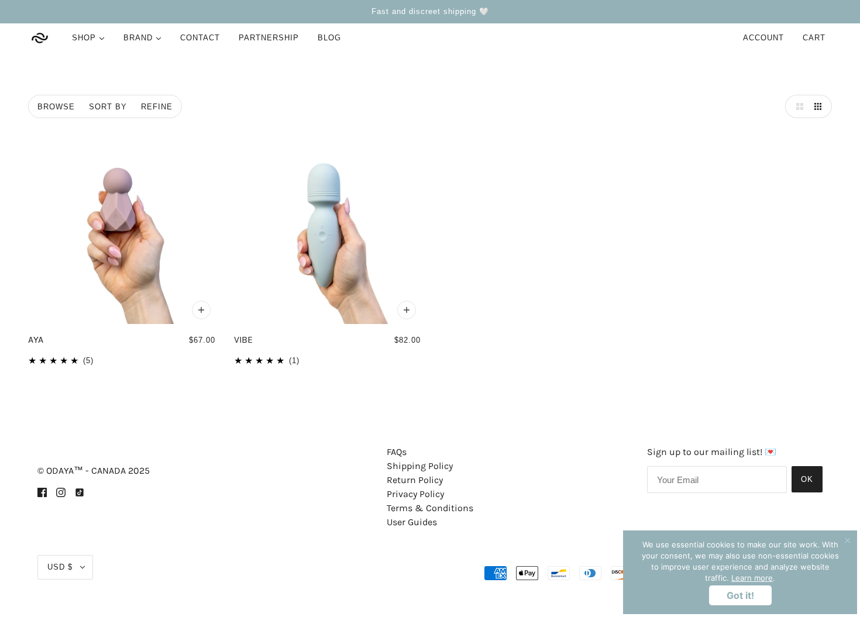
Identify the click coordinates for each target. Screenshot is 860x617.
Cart (815, 37)
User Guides (412, 522)
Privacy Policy (415, 493)
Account (763, 37)
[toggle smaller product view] (820, 106)
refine (157, 106)
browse (56, 106)
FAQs (397, 451)
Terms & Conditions (430, 507)
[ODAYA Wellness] (39, 38)
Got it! (740, 595)
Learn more (752, 577)
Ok (807, 479)
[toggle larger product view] (797, 106)
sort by (108, 106)
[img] (42, 492)
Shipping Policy (420, 465)
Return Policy (415, 479)
